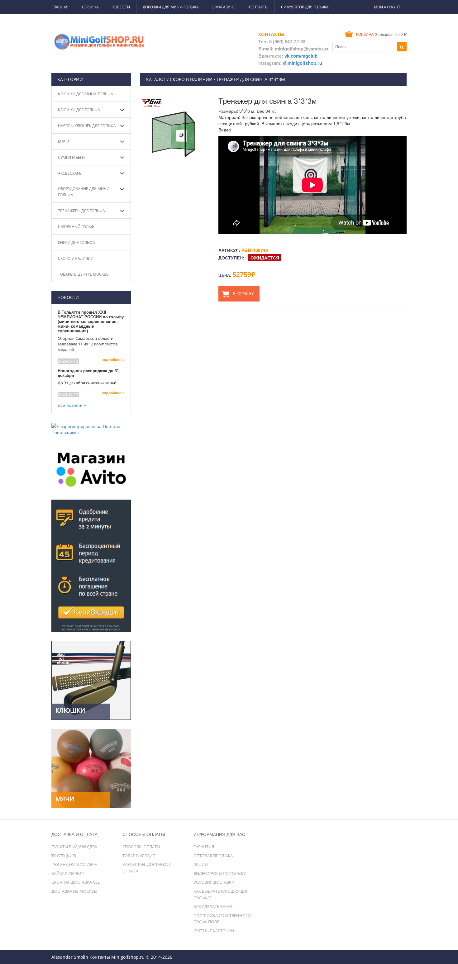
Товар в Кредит (138, 855)
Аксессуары (70, 173)
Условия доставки (214, 882)
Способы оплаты (141, 846)
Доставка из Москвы (74, 891)
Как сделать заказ (213, 906)
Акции (200, 864)
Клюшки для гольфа (79, 109)
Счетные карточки (213, 930)
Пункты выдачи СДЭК (74, 846)
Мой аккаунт (387, 7)
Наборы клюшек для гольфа (87, 125)
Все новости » (72, 405)
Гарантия (203, 846)
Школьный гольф (76, 226)
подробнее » (113, 360)
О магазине (224, 7)
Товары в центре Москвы (83, 274)
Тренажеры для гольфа (81, 210)
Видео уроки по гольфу (219, 873)
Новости (121, 7)
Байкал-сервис (67, 873)
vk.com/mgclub (300, 55)
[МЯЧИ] (91, 768)
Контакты (258, 7)
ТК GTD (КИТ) (63, 855)
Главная (60, 7)
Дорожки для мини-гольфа (171, 7)
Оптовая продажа (213, 855)
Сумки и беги (71, 157)
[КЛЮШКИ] (91, 680)
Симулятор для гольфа (305, 7)
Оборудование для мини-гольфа (84, 191)
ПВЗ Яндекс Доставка (74, 864)
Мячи (63, 141)
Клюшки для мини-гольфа (85, 94)
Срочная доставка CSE (75, 882)
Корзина (90, 7)
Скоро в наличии (75, 258)
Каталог (156, 79)
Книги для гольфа (76, 242)
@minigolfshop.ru (302, 62)
